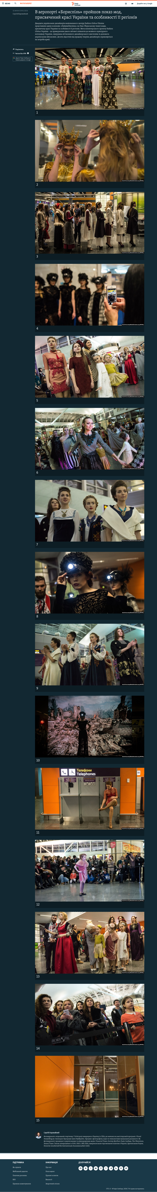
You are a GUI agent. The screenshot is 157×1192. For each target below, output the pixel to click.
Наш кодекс (50, 1171)
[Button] (18, 50)
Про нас (49, 1167)
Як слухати (17, 1167)
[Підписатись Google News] (86, 1168)
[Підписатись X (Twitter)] (91, 1168)
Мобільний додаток (20, 1171)
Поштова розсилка (20, 1176)
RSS (14, 1180)
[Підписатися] (126, 1168)
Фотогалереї (26, 4)
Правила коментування (22, 1184)
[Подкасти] (126, 3)
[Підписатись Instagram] (101, 1168)
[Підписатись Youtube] (96, 1168)
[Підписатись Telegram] (111, 1168)
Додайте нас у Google (144, 4)
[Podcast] (121, 1168)
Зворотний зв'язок (53, 1184)
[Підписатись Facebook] (80, 1168)
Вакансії (49, 1180)
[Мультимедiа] (132, 3)
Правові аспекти (52, 1176)
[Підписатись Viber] (106, 1168)
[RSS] (116, 1168)
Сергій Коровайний (20, 14)
